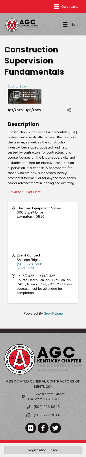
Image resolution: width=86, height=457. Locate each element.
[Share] (69, 110)
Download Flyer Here (24, 191)
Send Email (25, 268)
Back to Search (18, 86)
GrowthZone (53, 313)
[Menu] (66, 6)
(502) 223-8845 (30, 264)
